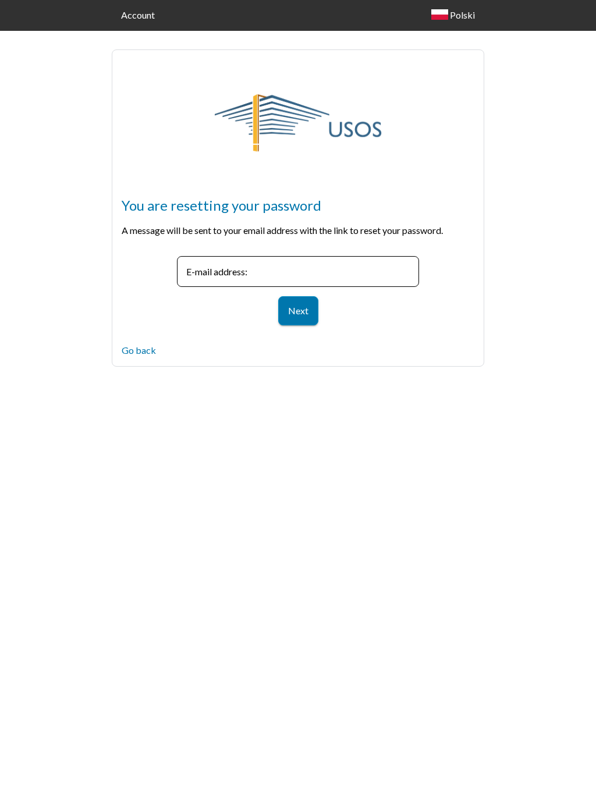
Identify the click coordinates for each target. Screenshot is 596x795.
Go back (139, 350)
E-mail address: (216, 271)
